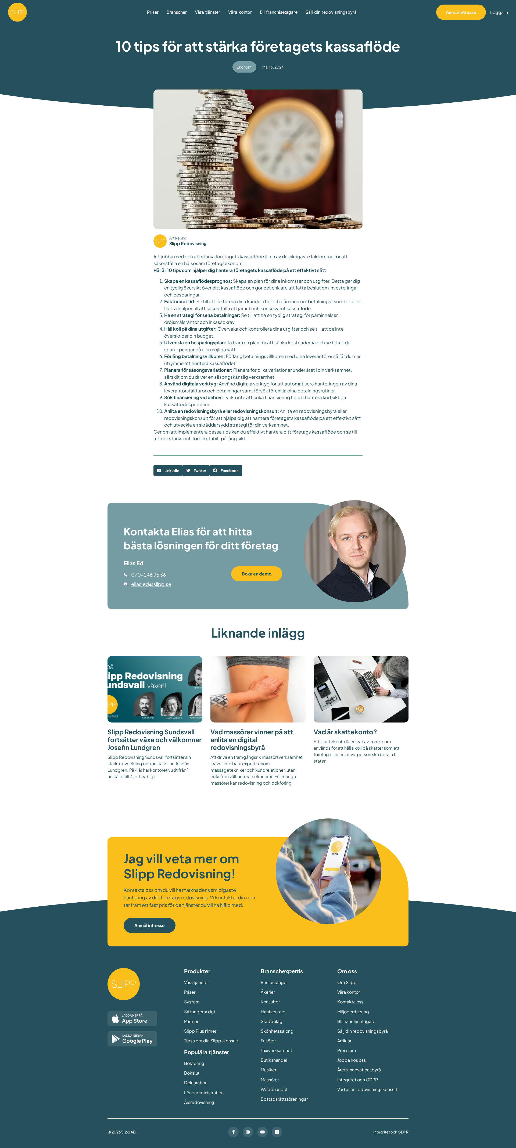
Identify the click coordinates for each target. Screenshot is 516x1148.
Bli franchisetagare (279, 12)
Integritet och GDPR (390, 1131)
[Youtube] (262, 1132)
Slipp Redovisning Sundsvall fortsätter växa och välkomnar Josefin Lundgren (155, 739)
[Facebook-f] (233, 1132)
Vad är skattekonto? (345, 732)
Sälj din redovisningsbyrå (331, 12)
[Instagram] (248, 1132)
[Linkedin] (277, 1132)
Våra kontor (240, 12)
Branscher (177, 12)
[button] (168, 470)
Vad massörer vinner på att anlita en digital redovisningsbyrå (251, 739)
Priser (153, 12)
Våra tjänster (207, 12)
